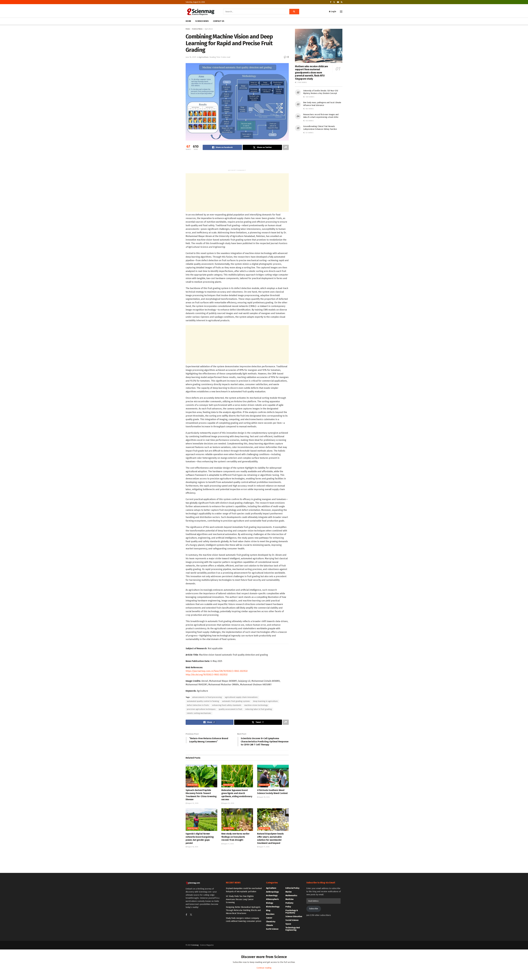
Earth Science (272, 929)
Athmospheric (272, 899)
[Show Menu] (341, 12)
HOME (188, 21)
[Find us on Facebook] (330, 2)
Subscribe (313, 908)
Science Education (293, 916)
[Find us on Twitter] (334, 2)
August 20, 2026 (192, 803)
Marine (288, 892)
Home (188, 29)
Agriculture (209, 29)
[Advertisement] (237, 161)
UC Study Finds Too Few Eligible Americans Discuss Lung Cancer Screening (240, 899)
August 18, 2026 (264, 797)
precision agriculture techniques (201, 709)
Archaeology (271, 895)
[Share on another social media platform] (286, 147)
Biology (269, 903)
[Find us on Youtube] (338, 2)
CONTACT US (218, 21)
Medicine (289, 899)
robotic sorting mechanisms (199, 713)
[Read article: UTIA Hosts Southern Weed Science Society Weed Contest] (273, 776)
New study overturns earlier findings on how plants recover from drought (235, 836)
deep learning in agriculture (265, 701)
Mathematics (291, 895)
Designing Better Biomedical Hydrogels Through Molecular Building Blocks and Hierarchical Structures (243, 910)
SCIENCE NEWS (202, 21)
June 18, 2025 (191, 57)
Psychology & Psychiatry (291, 911)
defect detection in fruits (198, 705)
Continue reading (264, 968)
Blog (268, 910)
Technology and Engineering (292, 928)
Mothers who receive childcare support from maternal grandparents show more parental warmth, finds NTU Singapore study (311, 72)
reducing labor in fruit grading (258, 709)
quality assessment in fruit (230, 709)
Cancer (269, 918)
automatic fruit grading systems (236, 701)
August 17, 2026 (228, 844)
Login (333, 11)
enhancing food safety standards (226, 705)
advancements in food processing (207, 697)
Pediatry (289, 903)
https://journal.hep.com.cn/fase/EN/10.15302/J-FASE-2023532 (217, 671)
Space (288, 924)
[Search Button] (294, 11)
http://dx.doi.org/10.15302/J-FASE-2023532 (207, 674)
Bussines (270, 914)
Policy (288, 907)
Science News (197, 29)
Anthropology (272, 892)
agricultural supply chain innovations (241, 697)
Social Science (292, 920)
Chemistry (270, 921)
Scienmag (195, 945)
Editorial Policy (292, 888)
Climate (269, 925)
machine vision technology (256, 705)
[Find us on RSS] (341, 2)
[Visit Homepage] (200, 12)
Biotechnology (272, 907)
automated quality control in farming (203, 701)
